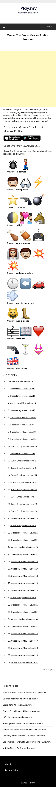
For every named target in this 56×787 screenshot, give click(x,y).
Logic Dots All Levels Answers (17, 704)
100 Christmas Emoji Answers (17, 717)
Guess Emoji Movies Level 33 (24, 612)
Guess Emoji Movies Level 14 (24, 475)
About (8, 764)
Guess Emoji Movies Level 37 (24, 641)
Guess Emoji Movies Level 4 (23, 403)
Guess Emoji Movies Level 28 (24, 576)
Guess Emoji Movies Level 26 (24, 561)
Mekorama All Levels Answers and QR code (24, 692)
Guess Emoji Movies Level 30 (24, 590)
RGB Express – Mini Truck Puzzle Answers (23, 723)
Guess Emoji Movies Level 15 (23, 482)
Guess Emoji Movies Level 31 (23, 597)
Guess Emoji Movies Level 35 (24, 626)
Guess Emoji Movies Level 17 (24, 496)
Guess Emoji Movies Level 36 (24, 633)
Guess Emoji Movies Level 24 (24, 547)
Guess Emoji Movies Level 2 (22, 388)
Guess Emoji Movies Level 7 (23, 424)
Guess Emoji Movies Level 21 (23, 525)
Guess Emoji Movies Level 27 (24, 568)
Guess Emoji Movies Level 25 (24, 554)
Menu (50, 26)
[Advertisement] (28, 79)
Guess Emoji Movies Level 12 (23, 460)
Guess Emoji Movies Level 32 (24, 605)
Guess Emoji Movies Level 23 (24, 540)
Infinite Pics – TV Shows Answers (19, 748)
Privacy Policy (11, 770)
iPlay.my (28, 8)
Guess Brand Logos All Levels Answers (22, 711)
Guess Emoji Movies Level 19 (24, 511)
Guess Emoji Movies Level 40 (24, 662)
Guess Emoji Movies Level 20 (24, 518)
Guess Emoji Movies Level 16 (24, 489)
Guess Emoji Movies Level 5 (22, 410)
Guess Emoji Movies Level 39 (24, 655)
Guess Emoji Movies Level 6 (23, 417)
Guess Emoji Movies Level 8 (23, 432)
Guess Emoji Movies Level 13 (23, 468)
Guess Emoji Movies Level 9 (23, 439)
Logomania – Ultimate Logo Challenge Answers (27, 741)
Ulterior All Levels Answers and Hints (20, 698)
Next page (48, 669)
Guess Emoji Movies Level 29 (24, 583)
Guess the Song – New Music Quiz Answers (24, 729)
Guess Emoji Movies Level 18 (24, 504)
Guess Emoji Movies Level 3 (22, 396)
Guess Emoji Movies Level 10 (24, 446)
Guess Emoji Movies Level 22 (24, 532)
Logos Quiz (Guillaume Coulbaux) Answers (24, 735)
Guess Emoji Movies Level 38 (24, 648)
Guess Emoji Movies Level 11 (22, 453)
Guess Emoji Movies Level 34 (24, 619)
